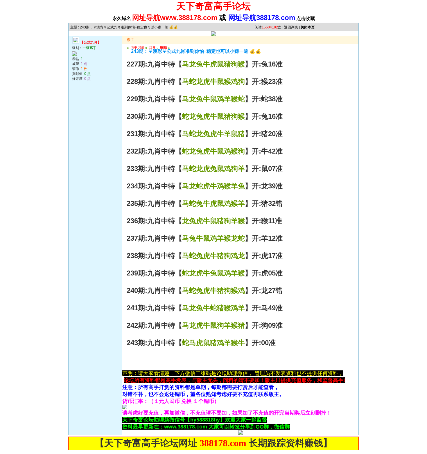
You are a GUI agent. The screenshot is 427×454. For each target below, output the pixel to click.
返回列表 (291, 27)
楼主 (130, 40)
